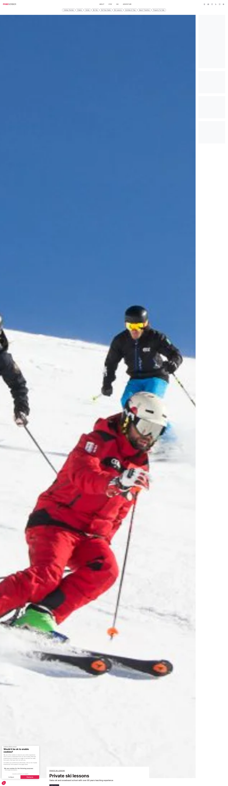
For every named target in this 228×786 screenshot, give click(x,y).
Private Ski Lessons (57, 771)
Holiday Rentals (69, 10)
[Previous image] (3, 396)
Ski (117, 4)
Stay (110, 4)
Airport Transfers (144, 10)
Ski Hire (95, 10)
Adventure (127, 4)
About (101, 4)
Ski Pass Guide (106, 10)
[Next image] (192, 396)
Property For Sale (158, 10)
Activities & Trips (130, 10)
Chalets (79, 10)
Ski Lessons (118, 10)
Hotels (87, 10)
